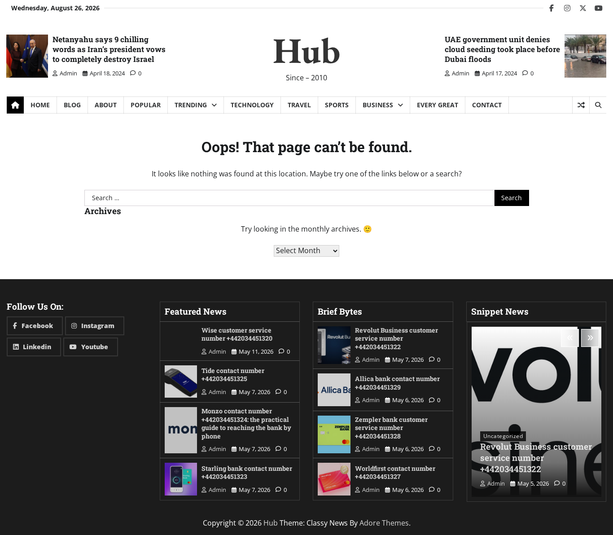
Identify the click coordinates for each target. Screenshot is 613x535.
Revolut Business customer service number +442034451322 (396, 338)
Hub (306, 50)
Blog (72, 105)
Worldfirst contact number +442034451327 (395, 472)
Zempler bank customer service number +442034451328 (391, 427)
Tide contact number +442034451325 (232, 374)
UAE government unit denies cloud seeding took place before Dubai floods (502, 49)
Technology (252, 105)
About (106, 105)
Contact (487, 105)
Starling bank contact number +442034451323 (246, 472)
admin (68, 73)
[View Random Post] (581, 105)
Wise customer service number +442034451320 (236, 334)
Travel (299, 105)
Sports (337, 105)
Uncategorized (503, 436)
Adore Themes (384, 523)
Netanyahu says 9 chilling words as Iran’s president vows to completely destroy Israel (109, 49)
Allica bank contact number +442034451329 (397, 382)
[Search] (597, 105)
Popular (146, 105)
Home (40, 105)
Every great (437, 105)
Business (378, 105)
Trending (191, 105)
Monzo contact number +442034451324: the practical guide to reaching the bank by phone (246, 423)
